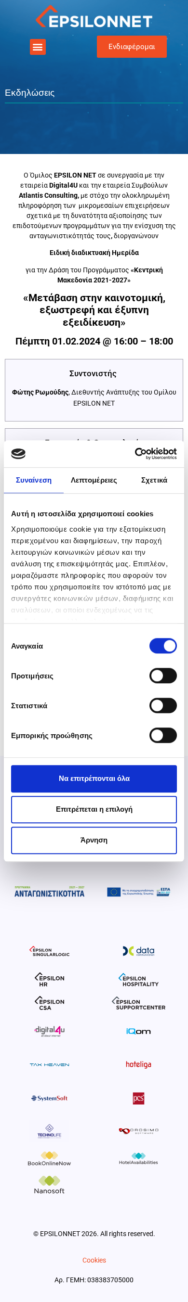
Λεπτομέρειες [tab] (94, 480)
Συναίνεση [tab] (34, 480)
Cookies (94, 1260)
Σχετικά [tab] (154, 480)
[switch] (163, 675)
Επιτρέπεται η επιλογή (94, 809)
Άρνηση (94, 840)
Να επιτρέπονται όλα (94, 778)
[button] (38, 47)
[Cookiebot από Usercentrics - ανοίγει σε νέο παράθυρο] (135, 453)
